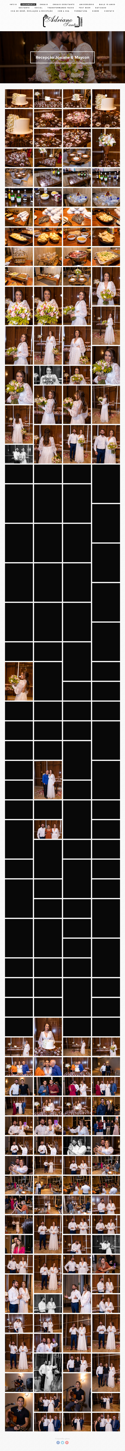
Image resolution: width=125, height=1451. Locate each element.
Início (13, 4)
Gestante (24, 8)
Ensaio (44, 4)
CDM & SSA (64, 11)
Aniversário (86, 4)
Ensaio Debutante (64, 4)
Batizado (100, 8)
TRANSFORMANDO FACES (60, 8)
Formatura (81, 11)
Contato (109, 11)
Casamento (28, 4)
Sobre (95, 11)
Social (39, 8)
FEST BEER (85, 8)
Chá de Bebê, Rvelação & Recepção (32, 11)
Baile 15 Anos (107, 4)
